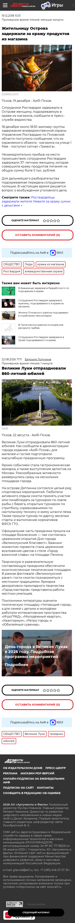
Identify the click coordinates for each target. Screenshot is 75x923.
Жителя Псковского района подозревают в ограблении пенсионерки (43, 314)
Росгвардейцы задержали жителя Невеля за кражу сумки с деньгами (36, 201)
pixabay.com (10, 93)
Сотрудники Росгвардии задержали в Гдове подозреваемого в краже (41, 339)
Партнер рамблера (36, 904)
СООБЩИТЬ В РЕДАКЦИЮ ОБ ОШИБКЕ (32, 793)
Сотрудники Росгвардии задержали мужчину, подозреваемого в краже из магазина (41, 303)
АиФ (5, 428)
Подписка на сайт (18, 787)
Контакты (45, 787)
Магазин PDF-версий (37, 773)
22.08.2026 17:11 (12, 359)
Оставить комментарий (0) (37, 235)
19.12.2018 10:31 (11, 15)
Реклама (10, 773)
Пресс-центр (55, 768)
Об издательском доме (22, 768)
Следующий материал (35, 912)
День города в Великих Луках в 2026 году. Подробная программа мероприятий (36, 651)
